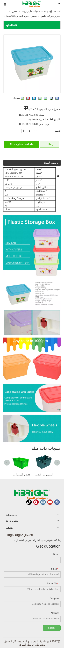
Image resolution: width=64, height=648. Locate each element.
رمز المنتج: (43, 124)
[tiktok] (29, 502)
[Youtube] (50, 502)
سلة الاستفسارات (24, 144)
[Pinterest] (36, 502)
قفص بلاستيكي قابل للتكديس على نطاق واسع (20, 474)
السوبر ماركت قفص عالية (43, 474)
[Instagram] (43, 502)
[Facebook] (57, 502)
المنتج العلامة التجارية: (49, 119)
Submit (51, 628)
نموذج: (41, 115)
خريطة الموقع (26, 644)
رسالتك (49, 144)
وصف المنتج (51, 162)
